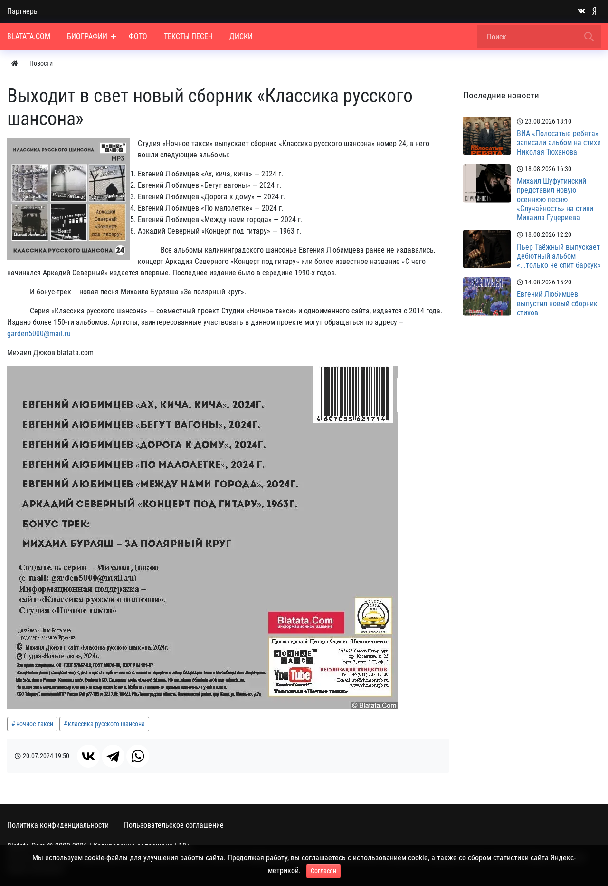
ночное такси (34, 724)
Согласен (323, 871)
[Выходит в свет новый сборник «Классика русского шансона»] (68, 199)
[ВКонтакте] (88, 756)
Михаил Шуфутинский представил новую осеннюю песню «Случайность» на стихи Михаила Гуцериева (555, 199)
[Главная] (14, 63)
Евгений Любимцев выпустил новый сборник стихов (557, 303)
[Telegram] (113, 756)
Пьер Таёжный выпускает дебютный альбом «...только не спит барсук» (559, 256)
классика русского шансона (106, 724)
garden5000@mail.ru (39, 333)
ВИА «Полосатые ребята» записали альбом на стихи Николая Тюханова (559, 142)
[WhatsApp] (137, 756)
